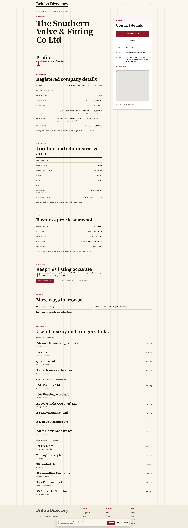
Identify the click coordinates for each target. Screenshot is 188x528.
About (149, 4)
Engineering (44, 11)
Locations (85, 516)
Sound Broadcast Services (54, 370)
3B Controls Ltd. (47, 464)
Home (38, 11)
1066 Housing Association (53, 394)
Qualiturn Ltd (45, 361)
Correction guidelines (65, 281)
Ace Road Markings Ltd (52, 422)
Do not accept (122, 523)
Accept (111, 523)
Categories (86, 513)
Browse (124, 4)
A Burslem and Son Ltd (52, 413)
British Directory (52, 4)
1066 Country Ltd (48, 385)
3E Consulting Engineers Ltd (55, 473)
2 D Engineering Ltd (50, 455)
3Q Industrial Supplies (51, 491)
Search (131, 4)
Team (108, 516)
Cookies (133, 520)
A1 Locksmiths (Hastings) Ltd (56, 403)
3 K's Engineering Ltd (50, 482)
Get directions (121, 67)
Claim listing (83, 281)
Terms (133, 516)
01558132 (98, 91)
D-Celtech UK (45, 352)
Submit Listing (141, 4)
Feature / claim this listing (125, 104)
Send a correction (45, 281)
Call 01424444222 (132, 34)
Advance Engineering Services (57, 343)
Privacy (133, 513)
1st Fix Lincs (44, 446)
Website (132, 40)
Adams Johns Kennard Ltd (54, 431)
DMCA (133, 523)
